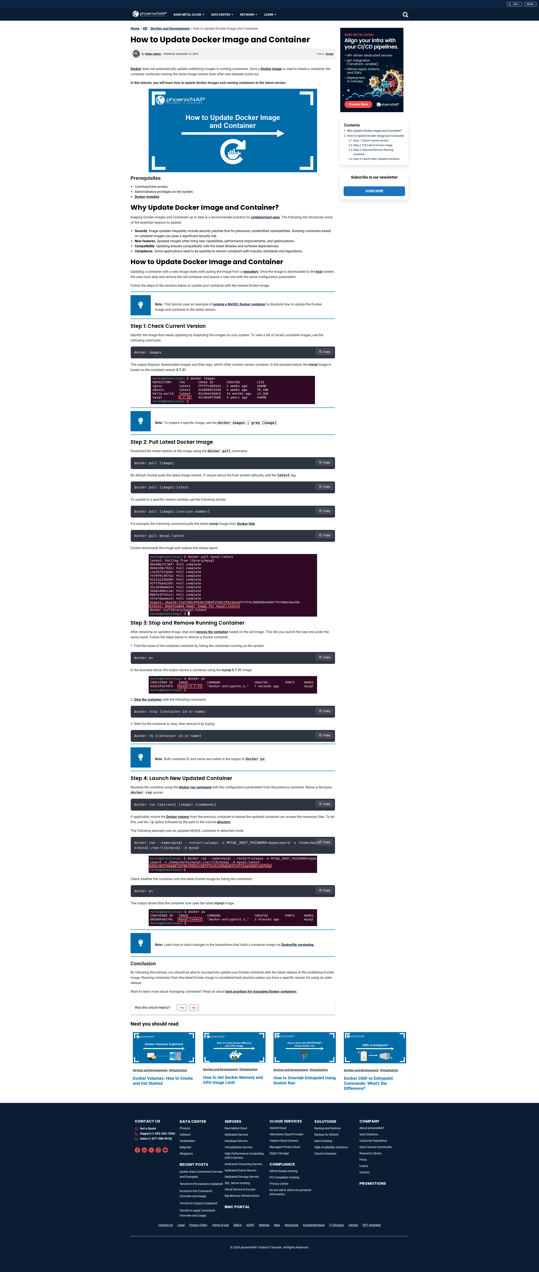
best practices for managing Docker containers (260, 992)
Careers (364, 1172)
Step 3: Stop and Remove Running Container (373, 152)
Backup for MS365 (326, 1134)
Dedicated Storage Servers (242, 1176)
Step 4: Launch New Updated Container (376, 158)
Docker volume (177, 817)
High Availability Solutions (331, 1147)
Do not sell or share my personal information (290, 1192)
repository (250, 272)
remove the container (212, 632)
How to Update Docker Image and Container (375, 136)
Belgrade (185, 1147)
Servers (233, 1121)
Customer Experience (373, 1140)
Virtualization (178, 1070)
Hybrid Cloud (278, 1128)
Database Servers (236, 1141)
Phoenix (185, 1128)
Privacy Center (279, 1183)
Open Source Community (375, 1147)
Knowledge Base (314, 1225)
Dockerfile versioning (297, 945)
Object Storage (279, 1153)
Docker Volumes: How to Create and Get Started (163, 1081)
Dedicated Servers (236, 1134)
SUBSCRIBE (374, 191)
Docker (136, 69)
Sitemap (264, 1225)
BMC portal (237, 1206)
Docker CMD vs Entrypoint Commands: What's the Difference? (368, 1083)
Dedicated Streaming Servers (243, 1164)
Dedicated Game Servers (240, 1170)
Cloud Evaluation (325, 1153)
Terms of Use (220, 1225)
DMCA (237, 1225)
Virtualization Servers (238, 1147)
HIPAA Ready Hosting (284, 1171)
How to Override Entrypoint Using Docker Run (305, 1080)
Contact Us (165, 1225)
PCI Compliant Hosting (284, 1177)
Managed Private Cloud (285, 1147)
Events (363, 1166)
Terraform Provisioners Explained (201, 1184)
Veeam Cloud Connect (284, 1140)
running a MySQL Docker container (239, 304)
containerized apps (265, 217)
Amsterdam (187, 1141)
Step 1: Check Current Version (371, 140)
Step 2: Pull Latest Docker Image (372, 145)
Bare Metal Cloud (236, 1128)
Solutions (325, 1121)
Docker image (271, 69)
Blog (277, 1225)
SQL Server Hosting (237, 1183)
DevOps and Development (170, 29)
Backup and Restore (327, 1128)
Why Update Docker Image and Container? (374, 131)
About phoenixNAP (371, 1128)
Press (363, 1159)
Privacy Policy (198, 1225)
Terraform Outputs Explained (198, 1203)
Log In (529, 4)
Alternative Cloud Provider (286, 1134)
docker (330, 53)
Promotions (372, 1183)
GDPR (250, 1225)
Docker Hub (246, 524)
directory (224, 822)
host (319, 272)
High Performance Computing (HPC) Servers (244, 1155)
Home (135, 29)
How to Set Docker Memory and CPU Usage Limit (233, 1080)
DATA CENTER (193, 1121)
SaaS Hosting (323, 1141)
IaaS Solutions (368, 1134)
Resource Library (370, 1153)
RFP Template (372, 1225)
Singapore (186, 1153)
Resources (291, 1225)
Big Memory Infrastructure (242, 1195)
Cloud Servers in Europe (240, 1189)
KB (145, 29)
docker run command (195, 787)
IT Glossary (336, 1225)
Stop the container (148, 700)
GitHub (353, 1225)
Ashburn (185, 1134)
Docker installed (147, 197)
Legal (181, 1225)
